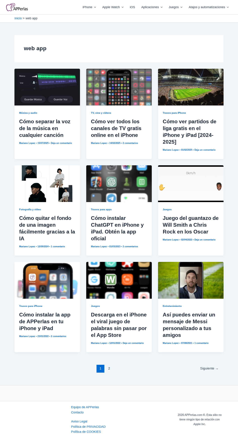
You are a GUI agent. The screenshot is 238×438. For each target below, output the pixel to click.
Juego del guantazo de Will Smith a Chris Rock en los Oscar (191, 225)
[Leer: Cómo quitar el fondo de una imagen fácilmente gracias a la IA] (47, 183)
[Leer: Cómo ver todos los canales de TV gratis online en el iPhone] (119, 87)
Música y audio (28, 112)
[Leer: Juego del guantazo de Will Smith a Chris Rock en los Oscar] (191, 183)
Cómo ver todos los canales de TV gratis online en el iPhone (116, 128)
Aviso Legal (79, 421)
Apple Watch (111, 7)
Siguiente (209, 368)
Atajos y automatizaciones (207, 7)
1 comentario (58, 246)
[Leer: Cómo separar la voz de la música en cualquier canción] (47, 87)
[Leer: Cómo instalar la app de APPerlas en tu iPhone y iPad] (47, 280)
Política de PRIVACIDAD (88, 426)
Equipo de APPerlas (85, 407)
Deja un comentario (61, 143)
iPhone (87, 7)
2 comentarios (130, 143)
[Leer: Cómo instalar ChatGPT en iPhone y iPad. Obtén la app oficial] (119, 183)
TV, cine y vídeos (101, 112)
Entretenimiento (172, 306)
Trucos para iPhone (174, 112)
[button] (94, 7)
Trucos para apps (101, 209)
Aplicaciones (150, 7)
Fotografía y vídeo (30, 209)
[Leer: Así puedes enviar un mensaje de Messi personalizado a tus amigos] (191, 280)
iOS (132, 7)
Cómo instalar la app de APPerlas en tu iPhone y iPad (44, 321)
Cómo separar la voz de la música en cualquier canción (44, 128)
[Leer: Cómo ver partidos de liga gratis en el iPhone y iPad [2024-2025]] (191, 87)
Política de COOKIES (86, 431)
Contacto (77, 412)
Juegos (174, 7)
